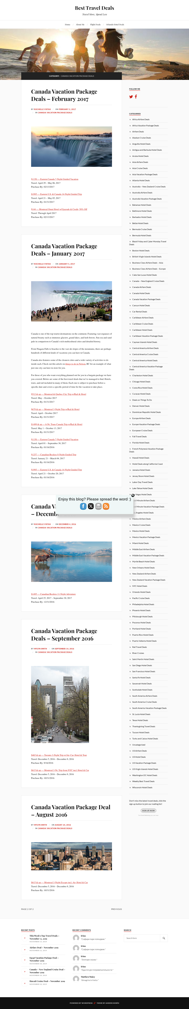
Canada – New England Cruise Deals (148, 281)
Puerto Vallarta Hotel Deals (144, 641)
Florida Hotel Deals (140, 442)
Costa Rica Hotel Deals (142, 387)
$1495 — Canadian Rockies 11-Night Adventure (53, 593)
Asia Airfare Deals (140, 162)
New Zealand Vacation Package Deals (148, 580)
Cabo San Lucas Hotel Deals (144, 275)
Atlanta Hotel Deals (141, 180)
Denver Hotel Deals (141, 406)
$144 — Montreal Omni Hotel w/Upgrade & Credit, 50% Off (59, 209)
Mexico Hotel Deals (141, 531)
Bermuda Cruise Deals (142, 229)
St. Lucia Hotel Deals (141, 714)
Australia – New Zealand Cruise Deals (149, 186)
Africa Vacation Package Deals (145, 125)
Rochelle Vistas (42, 109)
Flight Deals (95, 24)
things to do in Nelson (75, 363)
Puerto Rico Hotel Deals (143, 635)
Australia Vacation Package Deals (147, 198)
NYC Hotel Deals (139, 586)
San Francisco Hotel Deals (143, 671)
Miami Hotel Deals (140, 543)
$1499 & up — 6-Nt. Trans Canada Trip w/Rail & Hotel (56, 424)
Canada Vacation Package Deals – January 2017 (64, 249)
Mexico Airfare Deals (141, 519)
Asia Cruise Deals (140, 168)
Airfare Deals (138, 131)
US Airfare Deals (139, 750)
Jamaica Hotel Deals (141, 470)
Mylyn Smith (40, 649)
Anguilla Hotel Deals (141, 144)
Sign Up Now (148, 810)
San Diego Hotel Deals (142, 665)
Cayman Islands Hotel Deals (144, 342)
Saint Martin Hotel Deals (143, 659)
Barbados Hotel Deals (142, 217)
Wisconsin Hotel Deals (142, 787)
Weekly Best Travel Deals (143, 781)
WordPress (87, 1003)
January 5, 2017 (67, 264)
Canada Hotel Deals (141, 293)
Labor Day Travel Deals (142, 482)
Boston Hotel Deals (141, 250)
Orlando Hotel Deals (115, 24)
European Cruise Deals (142, 430)
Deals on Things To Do (142, 400)
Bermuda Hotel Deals (141, 235)
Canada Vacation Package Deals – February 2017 (64, 94)
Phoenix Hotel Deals (141, 610)
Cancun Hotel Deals (141, 305)
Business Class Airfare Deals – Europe (149, 268)
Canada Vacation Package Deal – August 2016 (70, 810)
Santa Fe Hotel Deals (141, 677)
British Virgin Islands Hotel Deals (146, 256)
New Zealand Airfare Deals (144, 573)
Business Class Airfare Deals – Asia (147, 262)
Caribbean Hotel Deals (142, 330)
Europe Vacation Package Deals (146, 424)
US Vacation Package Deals (144, 763)
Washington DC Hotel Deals (144, 775)
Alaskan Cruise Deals (141, 137)
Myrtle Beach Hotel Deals (143, 561)
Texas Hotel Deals (140, 720)
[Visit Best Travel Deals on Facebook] (136, 97)
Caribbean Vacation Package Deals (147, 336)
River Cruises (138, 653)
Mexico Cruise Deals (141, 525)
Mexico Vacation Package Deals (146, 537)
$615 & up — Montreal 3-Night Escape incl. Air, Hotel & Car (59, 882)
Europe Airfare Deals (141, 418)
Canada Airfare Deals (141, 287)
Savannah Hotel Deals (142, 683)
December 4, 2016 (67, 524)
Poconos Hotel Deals (141, 622)
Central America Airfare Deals (145, 348)
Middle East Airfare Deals (143, 549)
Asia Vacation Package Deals (144, 174)
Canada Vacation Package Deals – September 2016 (64, 634)
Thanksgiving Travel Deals (143, 726)
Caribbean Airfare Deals (143, 317)
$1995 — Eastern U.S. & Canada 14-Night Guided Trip (56, 194)
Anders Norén (112, 1003)
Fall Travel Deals (139, 436)
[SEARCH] (164, 938)
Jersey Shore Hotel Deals (143, 476)
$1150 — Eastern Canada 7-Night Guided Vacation (54, 179)
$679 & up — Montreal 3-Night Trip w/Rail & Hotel (55, 409)
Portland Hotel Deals (141, 628)
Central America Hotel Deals (144, 360)
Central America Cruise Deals (145, 354)
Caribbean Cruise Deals (142, 323)
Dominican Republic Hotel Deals (146, 412)
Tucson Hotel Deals (140, 732)
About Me (80, 24)
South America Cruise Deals (144, 702)
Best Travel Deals (94, 7)
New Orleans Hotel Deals (143, 567)
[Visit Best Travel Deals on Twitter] (131, 97)
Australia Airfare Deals (142, 192)
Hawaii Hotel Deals (140, 457)
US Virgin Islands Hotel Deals (145, 769)
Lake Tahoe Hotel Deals (142, 488)
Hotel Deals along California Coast (147, 464)
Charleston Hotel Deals (142, 375)
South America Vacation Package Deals (149, 708)
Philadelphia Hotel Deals (143, 604)
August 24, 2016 (63, 825)
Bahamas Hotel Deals (141, 205)
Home (67, 24)
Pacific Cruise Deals (141, 598)
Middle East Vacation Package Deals (148, 555)
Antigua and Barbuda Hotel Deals (147, 150)
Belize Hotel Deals (140, 223)
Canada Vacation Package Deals (55, 113)
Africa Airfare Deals (141, 119)
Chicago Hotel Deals (141, 381)
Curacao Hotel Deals (141, 393)
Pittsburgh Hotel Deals (142, 616)
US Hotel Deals (139, 757)
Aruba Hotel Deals (140, 156)
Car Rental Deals (139, 311)
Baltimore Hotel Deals (142, 211)
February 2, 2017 (67, 109)
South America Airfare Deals (144, 696)
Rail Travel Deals (139, 647)
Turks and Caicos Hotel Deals (145, 738)
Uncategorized (138, 744)
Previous (116, 909)
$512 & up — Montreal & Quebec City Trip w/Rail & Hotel (58, 394)
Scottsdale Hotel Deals (142, 689)
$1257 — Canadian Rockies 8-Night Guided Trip (53, 454)
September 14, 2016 (64, 649)
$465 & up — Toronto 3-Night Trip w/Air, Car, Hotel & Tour (59, 755)
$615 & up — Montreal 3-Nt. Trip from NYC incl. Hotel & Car (60, 770)
